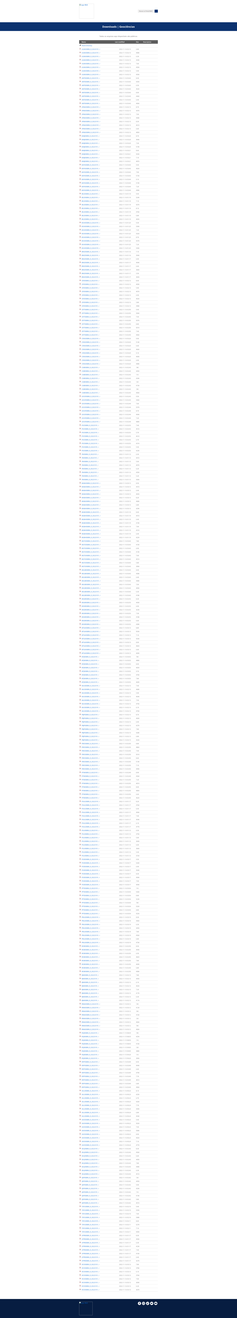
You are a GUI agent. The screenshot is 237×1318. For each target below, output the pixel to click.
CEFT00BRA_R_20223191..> (90, 309)
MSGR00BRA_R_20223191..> (91, 599)
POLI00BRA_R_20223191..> (90, 830)
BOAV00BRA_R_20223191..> (91, 223)
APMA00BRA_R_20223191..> (91, 107)
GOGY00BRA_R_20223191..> (91, 396)
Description (147, 42)
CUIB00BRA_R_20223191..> (91, 367)
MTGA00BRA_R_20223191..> (91, 628)
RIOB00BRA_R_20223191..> (91, 946)
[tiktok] (147, 1304)
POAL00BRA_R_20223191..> (91, 801)
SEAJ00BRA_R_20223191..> (90, 1149)
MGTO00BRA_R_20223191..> (91, 541)
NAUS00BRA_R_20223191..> (91, 686)
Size (137, 42)
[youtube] (155, 1304)
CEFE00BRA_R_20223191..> (90, 281)
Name (84, 42)
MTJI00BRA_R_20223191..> (90, 657)
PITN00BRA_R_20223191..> (90, 772)
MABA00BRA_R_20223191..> (91, 483)
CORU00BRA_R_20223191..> (91, 338)
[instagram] (143, 1304)
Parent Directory (87, 45)
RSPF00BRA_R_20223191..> (91, 1062)
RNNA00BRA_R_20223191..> (91, 1004)
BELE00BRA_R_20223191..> (91, 194)
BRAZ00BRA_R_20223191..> (91, 252)
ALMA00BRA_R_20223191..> (91, 49)
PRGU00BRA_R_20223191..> (91, 917)
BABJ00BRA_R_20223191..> (91, 136)
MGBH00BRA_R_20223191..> (91, 512)
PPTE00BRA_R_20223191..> (91, 888)
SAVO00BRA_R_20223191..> (91, 1120)
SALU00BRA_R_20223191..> (91, 1091)
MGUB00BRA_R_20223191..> (91, 570)
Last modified (120, 42)
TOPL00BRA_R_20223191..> (91, 1206)
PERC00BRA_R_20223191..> (91, 744)
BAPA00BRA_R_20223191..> (91, 165)
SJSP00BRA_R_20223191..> (90, 1178)
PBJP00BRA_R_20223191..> (90, 715)
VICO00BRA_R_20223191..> (91, 1264)
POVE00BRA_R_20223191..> (91, 859)
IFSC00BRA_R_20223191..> (90, 425)
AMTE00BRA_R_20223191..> (91, 78)
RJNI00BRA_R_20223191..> (90, 975)
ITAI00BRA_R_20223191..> (90, 454)
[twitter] (151, 1304)
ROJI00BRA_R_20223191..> (90, 1033)
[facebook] (139, 1304)
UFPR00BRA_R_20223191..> (91, 1235)
